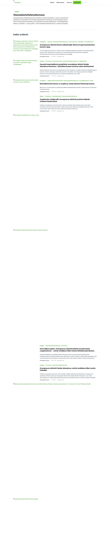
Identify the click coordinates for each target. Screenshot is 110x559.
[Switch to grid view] (95, 34)
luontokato (81, 41)
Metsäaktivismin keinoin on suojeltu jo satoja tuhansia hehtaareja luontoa (67, 84)
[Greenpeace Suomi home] (16, 2)
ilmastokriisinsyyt (57, 61)
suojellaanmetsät (84, 80)
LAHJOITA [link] (77, 2)
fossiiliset (49, 61)
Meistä (52, 2)
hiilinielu (50, 41)
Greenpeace (43, 41)
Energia (42, 61)
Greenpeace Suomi (44, 56)
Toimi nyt (69, 2)
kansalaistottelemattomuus (61, 41)
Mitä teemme (60, 2)
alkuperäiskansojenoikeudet (55, 80)
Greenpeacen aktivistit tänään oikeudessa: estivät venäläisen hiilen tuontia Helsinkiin (67, 465)
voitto (91, 80)
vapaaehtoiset (83, 61)
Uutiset (16, 11)
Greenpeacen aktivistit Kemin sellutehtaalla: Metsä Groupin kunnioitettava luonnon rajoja (67, 46)
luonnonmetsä (73, 41)
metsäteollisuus (89, 41)
